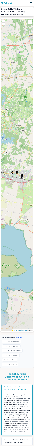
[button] (21, 177)
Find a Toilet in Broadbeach (11, 346)
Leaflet (15, 330)
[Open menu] (31, 3)
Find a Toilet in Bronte (10, 360)
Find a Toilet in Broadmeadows (12, 350)
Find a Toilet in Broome (10, 364)
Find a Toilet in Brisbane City (11, 341)
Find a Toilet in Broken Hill (11, 355)
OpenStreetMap (23, 330)
